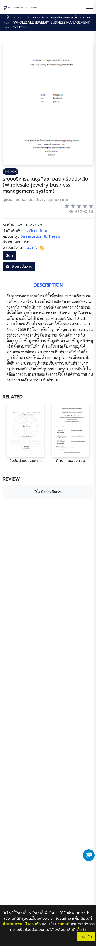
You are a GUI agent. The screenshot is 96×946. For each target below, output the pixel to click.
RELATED (13, 397)
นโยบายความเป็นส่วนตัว (21, 924)
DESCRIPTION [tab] (48, 285)
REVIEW (11, 479)
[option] (25, 433)
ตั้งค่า (81, 929)
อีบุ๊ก (9, 256)
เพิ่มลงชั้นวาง (20, 266)
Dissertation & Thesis (40, 236)
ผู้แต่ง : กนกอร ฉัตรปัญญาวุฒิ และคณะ (35, 199)
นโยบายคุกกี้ (59, 924)
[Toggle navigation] (89, 7)
